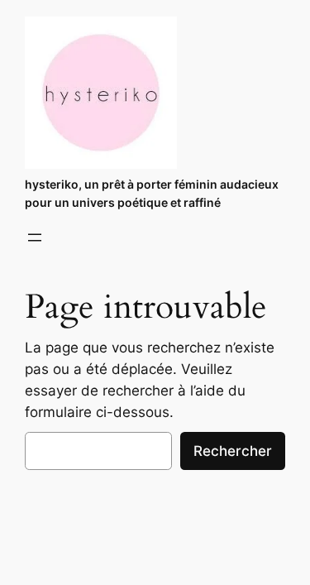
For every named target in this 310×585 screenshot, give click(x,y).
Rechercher (232, 451)
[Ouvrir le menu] (35, 237)
